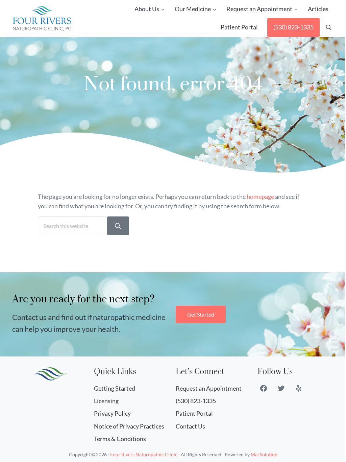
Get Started (200, 314)
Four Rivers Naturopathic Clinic (143, 454)
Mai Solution (264, 454)
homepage (260, 196)
